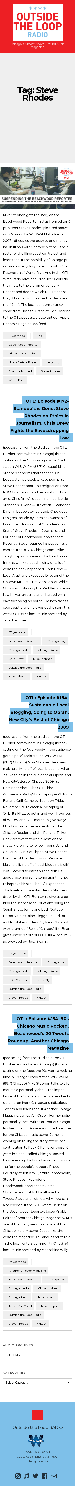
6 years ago (15, 335)
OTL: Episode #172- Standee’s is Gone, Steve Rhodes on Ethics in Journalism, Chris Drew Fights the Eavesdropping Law (39, 419)
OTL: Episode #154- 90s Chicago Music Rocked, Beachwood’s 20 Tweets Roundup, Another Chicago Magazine (38, 1033)
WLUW (42, 676)
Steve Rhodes (50, 371)
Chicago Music (48, 1288)
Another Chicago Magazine (27, 1270)
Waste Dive (16, 380)
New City (43, 980)
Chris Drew (16, 658)
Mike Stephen (42, 658)
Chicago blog (57, 641)
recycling (53, 362)
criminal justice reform (23, 353)
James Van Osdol (20, 1306)
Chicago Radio (48, 650)
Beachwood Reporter (23, 344)
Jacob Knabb (46, 1297)
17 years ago (16, 632)
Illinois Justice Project (23, 362)
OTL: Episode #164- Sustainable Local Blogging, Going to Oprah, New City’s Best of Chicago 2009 (39, 712)
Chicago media (19, 650)
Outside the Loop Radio (25, 667)
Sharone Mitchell (20, 371)
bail (41, 335)
